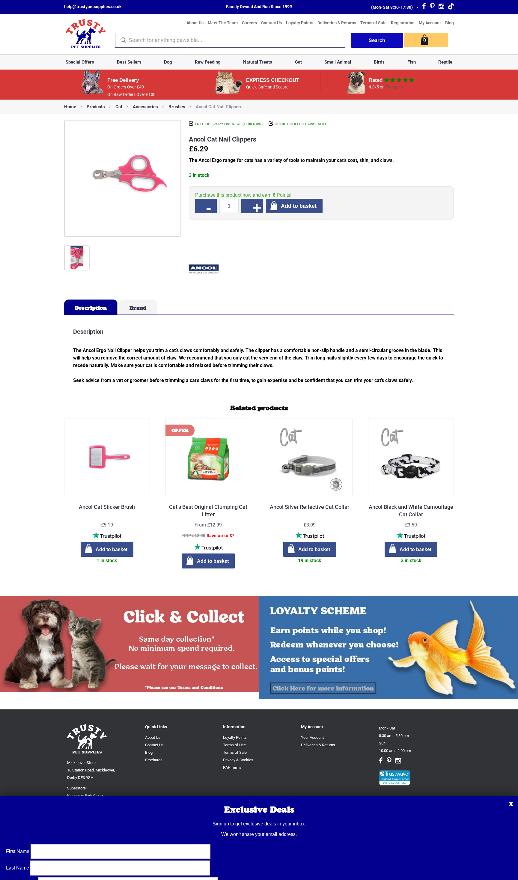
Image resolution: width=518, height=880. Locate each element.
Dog (168, 62)
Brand (138, 308)
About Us (195, 22)
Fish (411, 62)
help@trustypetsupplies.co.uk (92, 6)
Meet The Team (223, 22)
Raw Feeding (208, 62)
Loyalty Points (299, 22)
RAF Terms (232, 767)
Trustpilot (394, 87)
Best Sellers (129, 62)
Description (91, 308)
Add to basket (299, 206)
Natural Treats (257, 62)
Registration (403, 22)
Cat (298, 62)
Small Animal (337, 62)
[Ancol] (204, 270)
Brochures (153, 760)
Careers (249, 22)
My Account (430, 22)
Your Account (312, 737)
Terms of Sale (373, 22)
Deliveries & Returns (336, 22)
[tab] (91, 307)
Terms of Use (234, 745)
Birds (379, 62)
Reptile (445, 62)
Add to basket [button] (111, 549)
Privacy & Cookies (238, 760)
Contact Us (271, 22)
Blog (449, 22)
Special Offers (80, 62)
